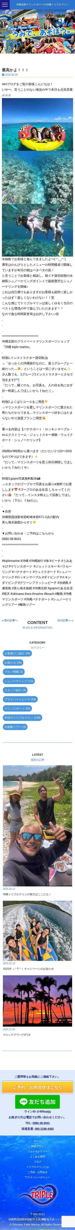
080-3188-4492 (44, 1128)
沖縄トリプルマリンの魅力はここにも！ (27, 894)
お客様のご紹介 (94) (17, 653)
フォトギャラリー (38, 1151)
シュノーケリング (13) (18, 681)
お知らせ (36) (13, 662)
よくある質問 (37, 1156)
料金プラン (37, 1146)
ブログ (37, 1161)
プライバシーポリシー (37, 1177)
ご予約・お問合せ (38, 1172)
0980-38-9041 (41, 1123)
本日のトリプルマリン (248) (22, 717)
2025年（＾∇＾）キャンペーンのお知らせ (28, 968)
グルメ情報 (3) (13, 671)
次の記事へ (64, 620)
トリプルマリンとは (37, 1166)
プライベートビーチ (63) (20, 699)
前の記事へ (11, 620)
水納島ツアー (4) (15, 727)
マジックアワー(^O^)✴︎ (17, 1034)
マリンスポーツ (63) (17, 708)
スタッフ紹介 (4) (15, 690)
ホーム (37, 1141)
